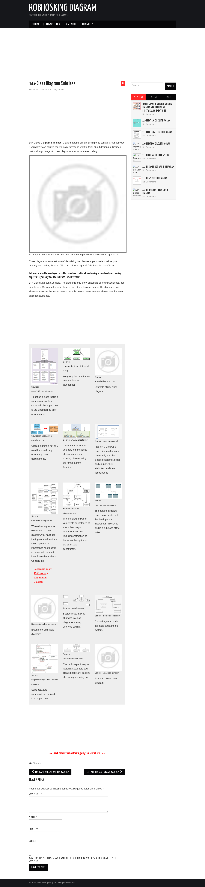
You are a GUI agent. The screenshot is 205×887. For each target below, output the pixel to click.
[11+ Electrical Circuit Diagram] (137, 134)
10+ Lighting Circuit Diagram (156, 143)
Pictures (37, 763)
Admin (61, 89)
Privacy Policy (53, 24)
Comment (35, 794)
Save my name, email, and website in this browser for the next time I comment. (72, 859)
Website (34, 841)
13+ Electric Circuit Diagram (156, 120)
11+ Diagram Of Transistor (155, 155)
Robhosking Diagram (62, 8)
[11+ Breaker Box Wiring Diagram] (137, 169)
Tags (168, 97)
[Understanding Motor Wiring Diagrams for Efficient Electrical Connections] (137, 106)
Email (33, 829)
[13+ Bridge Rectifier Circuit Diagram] (137, 192)
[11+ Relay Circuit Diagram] (137, 180)
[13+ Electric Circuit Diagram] (137, 123)
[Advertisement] (102, 55)
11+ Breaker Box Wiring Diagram (158, 167)
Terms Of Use (88, 24)
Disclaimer (71, 24)
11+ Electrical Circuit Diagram (157, 132)
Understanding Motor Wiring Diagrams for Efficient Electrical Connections (157, 107)
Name (33, 817)
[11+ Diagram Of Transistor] (137, 157)
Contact (36, 24)
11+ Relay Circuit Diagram (154, 178)
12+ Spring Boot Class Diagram (103, 772)
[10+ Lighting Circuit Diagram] (137, 146)
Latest (153, 97)
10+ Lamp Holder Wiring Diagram (51, 772)
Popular (138, 97)
